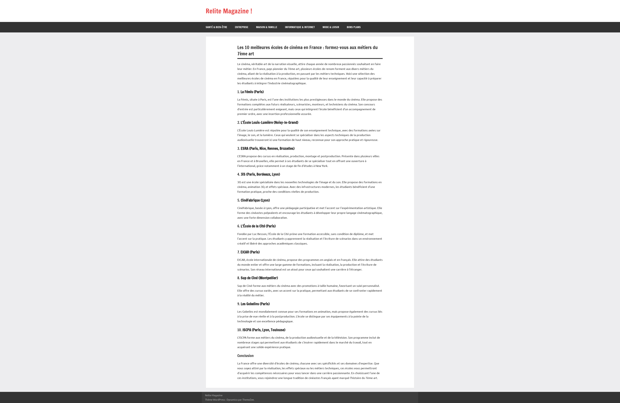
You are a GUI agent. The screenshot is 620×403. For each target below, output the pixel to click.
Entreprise (241, 27)
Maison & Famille (266, 27)
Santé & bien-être (216, 27)
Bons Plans (354, 27)
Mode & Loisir (331, 27)
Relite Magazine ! (229, 10)
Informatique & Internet (300, 27)
